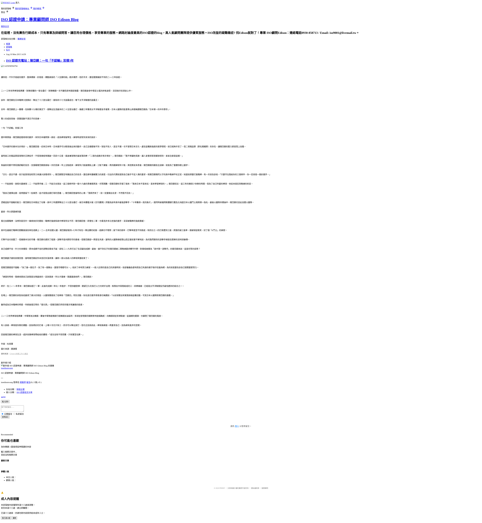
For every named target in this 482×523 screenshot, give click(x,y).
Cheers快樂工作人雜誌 (19, 353)
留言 (28, 382)
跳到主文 (5, 26)
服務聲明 (265, 488)
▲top (3, 397)
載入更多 (5, 402)
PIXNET (222, 488)
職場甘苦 (22, 39)
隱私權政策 (255, 488)
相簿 (8, 44)
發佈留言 (5, 417)
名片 (8, 50)
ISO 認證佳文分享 (24, 392)
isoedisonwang (7, 368)
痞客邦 (23, 382)
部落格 (9, 47)
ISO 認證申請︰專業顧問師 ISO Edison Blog (40, 19)
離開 (14, 518)
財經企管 (21, 389)
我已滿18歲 (6, 518)
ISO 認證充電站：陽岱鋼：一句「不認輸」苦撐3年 (40, 60)
